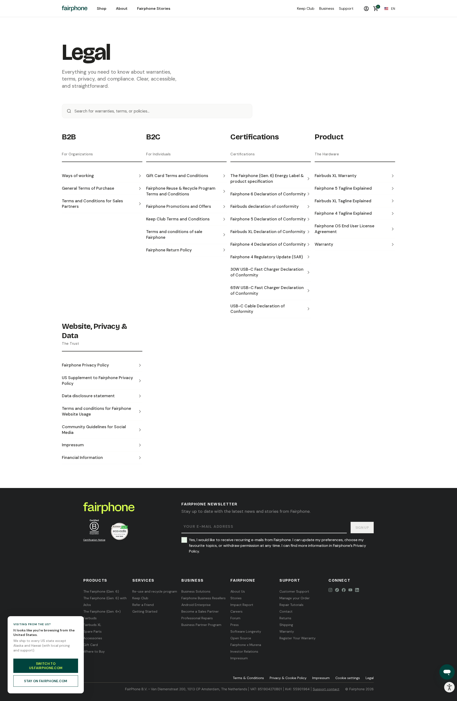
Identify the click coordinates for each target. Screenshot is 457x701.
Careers (236, 611)
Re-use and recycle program (154, 591)
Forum (235, 618)
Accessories (92, 638)
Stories (236, 598)
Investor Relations (244, 651)
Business (326, 8)
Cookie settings (347, 678)
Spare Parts (92, 631)
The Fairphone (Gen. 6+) (102, 611)
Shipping (286, 625)
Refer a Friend (143, 605)
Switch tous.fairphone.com (46, 665)
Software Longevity (245, 631)
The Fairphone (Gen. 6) (101, 591)
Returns (285, 618)
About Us (237, 591)
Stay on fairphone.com (45, 681)
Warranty (286, 631)
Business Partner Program (201, 625)
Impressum (239, 658)
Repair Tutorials (291, 605)
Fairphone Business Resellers (203, 598)
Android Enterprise (196, 605)
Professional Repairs (197, 618)
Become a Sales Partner (200, 611)
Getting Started (144, 611)
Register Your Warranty (297, 638)
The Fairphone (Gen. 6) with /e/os (105, 601)
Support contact (326, 689)
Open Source (240, 638)
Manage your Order (294, 598)
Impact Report (241, 605)
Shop (101, 8)
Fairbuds (90, 618)
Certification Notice (94, 539)
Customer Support (294, 591)
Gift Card (90, 645)
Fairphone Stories (153, 8)
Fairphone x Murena (245, 645)
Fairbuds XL (92, 625)
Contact (286, 611)
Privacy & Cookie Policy (288, 678)
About (122, 8)
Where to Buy (94, 651)
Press (234, 625)
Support (346, 8)
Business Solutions (195, 591)
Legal (370, 678)
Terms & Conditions (248, 678)
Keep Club (305, 8)
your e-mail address (208, 526)
